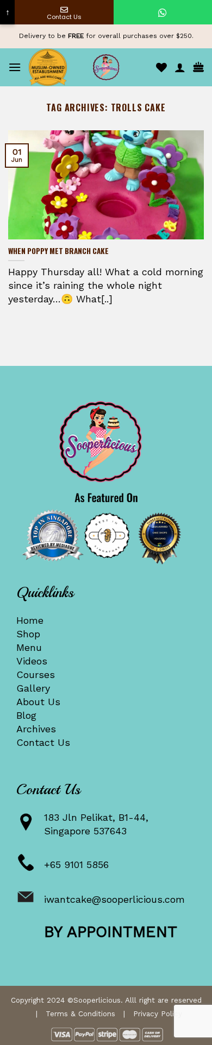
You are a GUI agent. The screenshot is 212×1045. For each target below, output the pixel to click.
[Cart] (198, 67)
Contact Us (43, 742)
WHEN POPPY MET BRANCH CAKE (58, 251)
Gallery (33, 688)
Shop (28, 633)
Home (29, 620)
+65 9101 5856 (76, 864)
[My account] (179, 67)
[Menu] (14, 67)
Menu (29, 647)
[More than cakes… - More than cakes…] (106, 67)
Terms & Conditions (80, 1013)
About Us (38, 701)
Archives (36, 728)
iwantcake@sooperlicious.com (114, 899)
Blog (26, 715)
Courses (35, 674)
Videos (31, 661)
